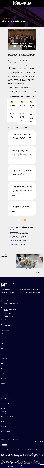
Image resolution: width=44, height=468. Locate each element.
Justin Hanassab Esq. (14, 232)
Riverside (2, 368)
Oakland (2, 373)
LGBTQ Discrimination (5, 408)
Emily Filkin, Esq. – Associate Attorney (17, 241)
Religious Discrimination (5, 418)
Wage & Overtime (4, 423)
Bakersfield (3, 363)
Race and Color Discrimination (7, 416)
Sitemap (2, 343)
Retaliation (3, 421)
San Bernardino (4, 378)
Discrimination (4, 433)
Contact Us (3, 348)
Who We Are (3, 335)
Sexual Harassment (4, 393)
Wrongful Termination (5, 391)
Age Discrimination (4, 396)
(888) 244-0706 (7, 320)
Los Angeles (3, 355)
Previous (17, 261)
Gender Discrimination (5, 403)
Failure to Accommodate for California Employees (10, 428)
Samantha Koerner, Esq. (14, 236)
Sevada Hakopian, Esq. (14, 238)
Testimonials (3, 340)
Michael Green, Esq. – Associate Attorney (18, 243)
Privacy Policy (11, 439)
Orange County (4, 358)
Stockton (2, 381)
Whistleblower (4, 426)
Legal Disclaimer (4, 439)
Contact (11, 466)
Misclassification (4, 411)
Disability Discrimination (5, 398)
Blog (2, 345)
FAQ (2, 338)
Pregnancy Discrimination (6, 413)
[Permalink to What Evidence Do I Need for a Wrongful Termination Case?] (29, 261)
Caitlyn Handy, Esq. (13, 234)
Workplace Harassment (5, 431)
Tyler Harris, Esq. (13, 237)
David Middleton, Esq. (14, 240)
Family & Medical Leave (5, 401)
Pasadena (3, 383)
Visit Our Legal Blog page (38, 272)
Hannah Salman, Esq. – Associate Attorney (18, 244)
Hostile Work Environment (6, 406)
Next (41, 261)
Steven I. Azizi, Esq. (13, 233)
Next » (25, 220)
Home (2, 333)
